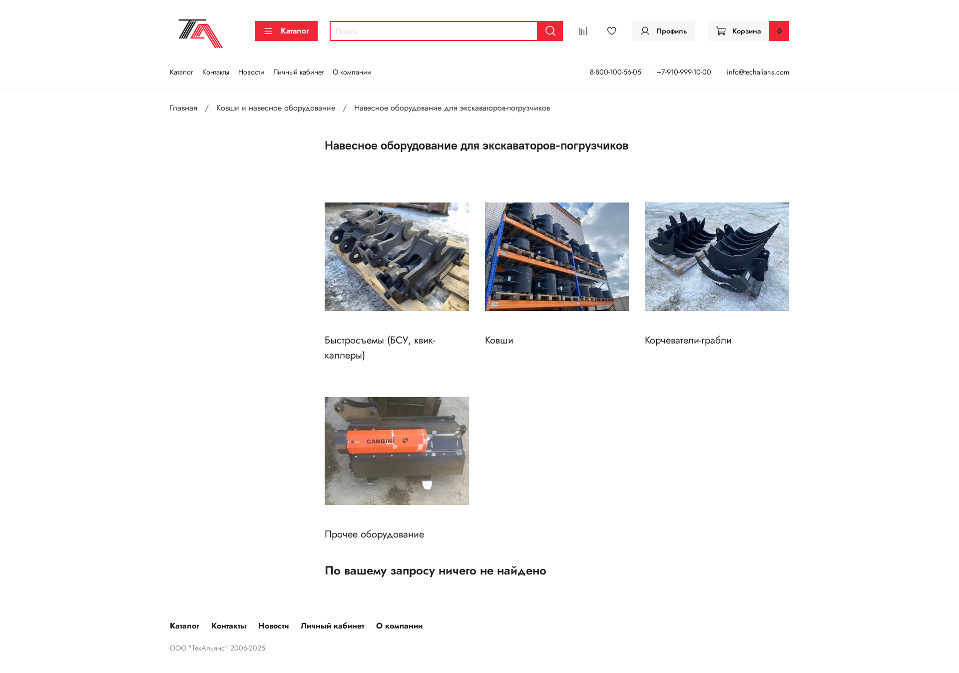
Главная (183, 108)
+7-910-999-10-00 (684, 72)
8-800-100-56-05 (615, 72)
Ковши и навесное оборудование (275, 108)
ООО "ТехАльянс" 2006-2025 (217, 648)
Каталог (295, 30)
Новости (251, 72)
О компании (352, 72)
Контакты (215, 72)
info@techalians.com (758, 72)
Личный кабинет (298, 72)
